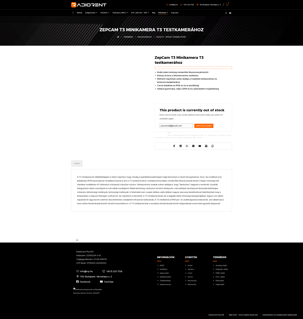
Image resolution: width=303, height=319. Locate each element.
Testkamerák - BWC (190, 137)
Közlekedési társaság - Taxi (198, 135)
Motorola (192, 284)
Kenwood (192, 280)
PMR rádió (220, 273)
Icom (190, 273)
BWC (169, 133)
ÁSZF (162, 265)
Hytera (191, 269)
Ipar (187, 135)
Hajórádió (220, 284)
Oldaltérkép (165, 280)
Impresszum (165, 284)
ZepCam (200, 137)
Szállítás (163, 269)
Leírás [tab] (77, 163)
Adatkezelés (165, 277)
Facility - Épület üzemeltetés (176, 135)
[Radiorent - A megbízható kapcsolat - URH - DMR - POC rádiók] (89, 5)
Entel (190, 265)
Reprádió (220, 280)
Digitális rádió (222, 269)
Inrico (190, 277)
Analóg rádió (221, 265)
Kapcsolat (164, 273)
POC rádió (220, 277)
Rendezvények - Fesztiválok (216, 135)
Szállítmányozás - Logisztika (174, 137)
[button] (228, 5)
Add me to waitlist (204, 126)
